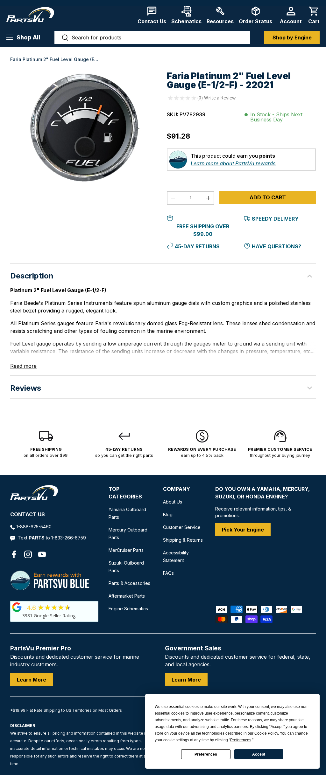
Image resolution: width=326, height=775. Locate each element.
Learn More (31, 679)
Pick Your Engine (243, 529)
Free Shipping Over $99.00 (202, 230)
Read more (23, 366)
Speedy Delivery (275, 219)
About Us (172, 501)
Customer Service (182, 527)
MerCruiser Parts (126, 550)
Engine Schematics (128, 608)
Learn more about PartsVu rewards (233, 163)
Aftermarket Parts (127, 596)
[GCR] (17, 607)
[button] (314, 15)
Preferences (206, 754)
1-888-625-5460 (34, 526)
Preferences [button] (240, 740)
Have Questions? (276, 246)
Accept (258, 754)
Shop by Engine (292, 37)
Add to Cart (268, 197)
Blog (168, 514)
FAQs (168, 573)
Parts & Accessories (129, 583)
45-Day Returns (197, 246)
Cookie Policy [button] (266, 733)
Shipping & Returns (183, 540)
